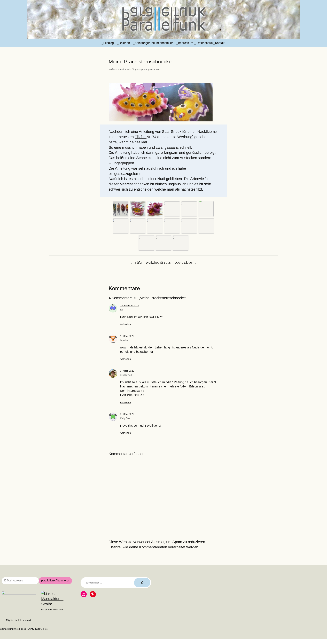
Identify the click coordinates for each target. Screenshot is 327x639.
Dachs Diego (183, 262)
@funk (125, 69)
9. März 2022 (127, 370)
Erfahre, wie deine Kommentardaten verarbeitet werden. (154, 547)
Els (121, 309)
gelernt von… (155, 69)
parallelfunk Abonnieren (55, 580)
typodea (124, 340)
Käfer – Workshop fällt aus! (153, 262)
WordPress (20, 628)
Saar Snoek (172, 131)
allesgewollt (126, 374)
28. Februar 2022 (129, 305)
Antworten (125, 324)
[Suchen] (142, 582)
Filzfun (140, 137)
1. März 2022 (127, 336)
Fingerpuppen (139, 69)
